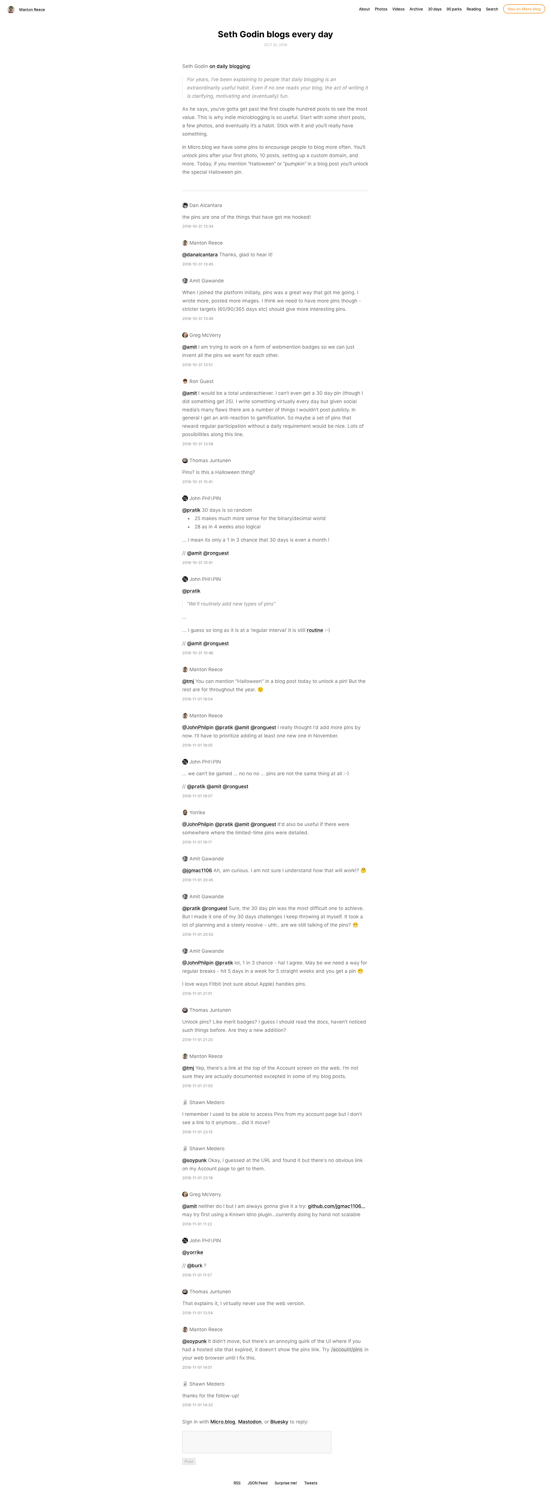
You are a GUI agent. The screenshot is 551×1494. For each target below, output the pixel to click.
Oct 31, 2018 (275, 44)
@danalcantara (200, 254)
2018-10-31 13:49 (197, 318)
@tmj (188, 681)
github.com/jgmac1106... (336, 1206)
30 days (435, 9)
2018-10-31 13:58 (197, 444)
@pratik (191, 510)
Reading (474, 9)
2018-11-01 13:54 (197, 1313)
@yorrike (192, 1252)
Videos (398, 9)
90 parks (454, 9)
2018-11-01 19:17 (197, 842)
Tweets (310, 1483)
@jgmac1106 (197, 870)
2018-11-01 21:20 (197, 1039)
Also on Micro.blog (524, 9)
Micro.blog (222, 1422)
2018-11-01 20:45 (197, 880)
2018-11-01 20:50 (197, 934)
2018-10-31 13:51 (197, 364)
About (364, 9)
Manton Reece (32, 9)
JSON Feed (257, 1483)
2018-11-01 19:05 (197, 745)
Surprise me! (286, 1483)
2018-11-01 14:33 (197, 1405)
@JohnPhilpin (198, 727)
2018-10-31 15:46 (197, 653)
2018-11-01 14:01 (197, 1367)
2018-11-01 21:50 (197, 1085)
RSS (237, 1483)
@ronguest (216, 553)
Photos (381, 9)
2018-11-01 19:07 (197, 796)
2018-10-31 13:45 (197, 264)
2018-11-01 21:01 (197, 993)
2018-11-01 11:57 (197, 1275)
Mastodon (249, 1422)
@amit (189, 347)
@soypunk (194, 1160)
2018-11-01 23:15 (197, 1132)
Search (492, 9)
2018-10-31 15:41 (197, 481)
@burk (194, 1265)
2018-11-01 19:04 (197, 699)
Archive (416, 9)
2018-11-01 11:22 (197, 1224)
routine (315, 630)
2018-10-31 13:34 (197, 226)
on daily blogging (229, 66)
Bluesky (279, 1422)
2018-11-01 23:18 (197, 1177)
